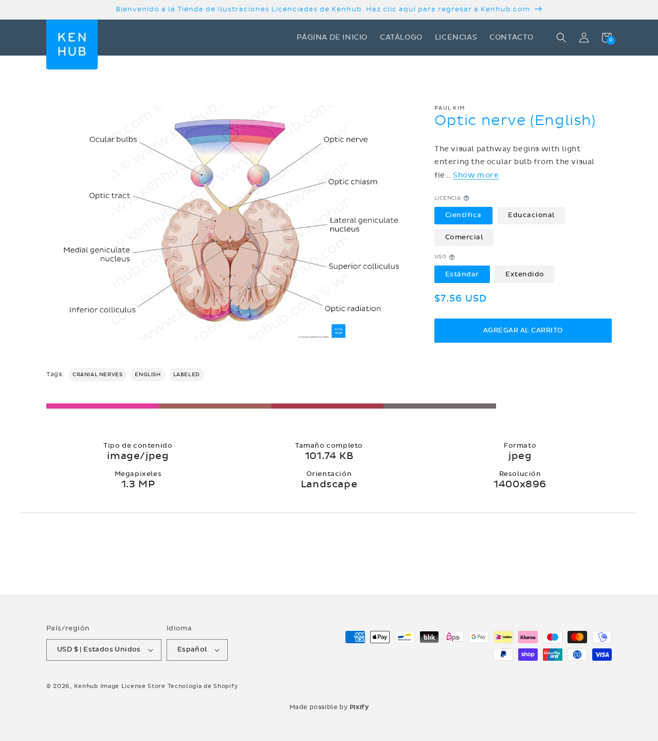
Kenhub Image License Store (120, 686)
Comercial (464, 237)
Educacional (531, 215)
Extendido (524, 274)
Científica (463, 215)
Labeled (186, 375)
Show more (476, 175)
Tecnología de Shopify (203, 686)
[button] (561, 37)
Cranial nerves (97, 375)
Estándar (462, 274)
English (147, 375)
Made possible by (329, 707)
